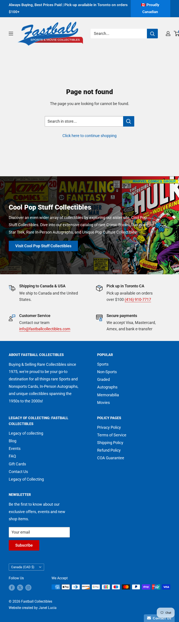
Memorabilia (108, 395)
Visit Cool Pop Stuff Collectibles (43, 246)
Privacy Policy (109, 427)
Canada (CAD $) (22, 567)
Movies (103, 402)
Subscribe (24, 545)
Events (15, 448)
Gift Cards (17, 464)
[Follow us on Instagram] (28, 587)
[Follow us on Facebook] (12, 587)
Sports (102, 364)
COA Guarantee (110, 458)
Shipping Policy (110, 442)
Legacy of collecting (26, 433)
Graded (103, 379)
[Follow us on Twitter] (20, 587)
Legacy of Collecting (26, 479)
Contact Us (18, 471)
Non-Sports (107, 371)
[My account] (168, 33)
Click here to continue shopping (89, 135)
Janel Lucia (48, 608)
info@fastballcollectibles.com (44, 329)
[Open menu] (11, 33)
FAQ (12, 456)
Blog (12, 441)
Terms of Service (111, 435)
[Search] (152, 33)
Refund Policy (109, 450)
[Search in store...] (128, 121)
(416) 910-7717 (138, 299)
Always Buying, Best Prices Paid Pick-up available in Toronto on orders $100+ (68, 8)
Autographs (107, 387)
